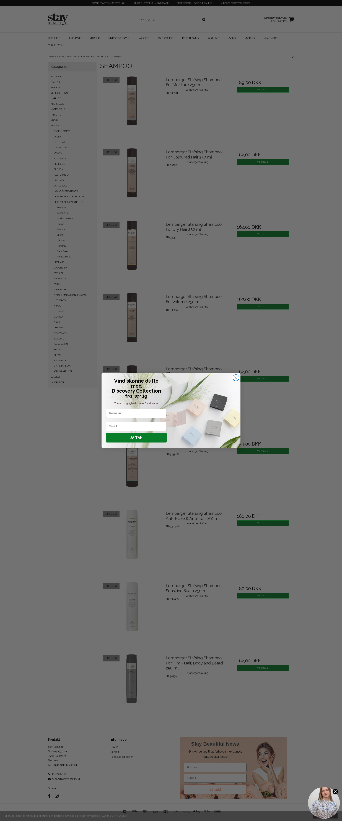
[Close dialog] (236, 378)
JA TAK (136, 438)
